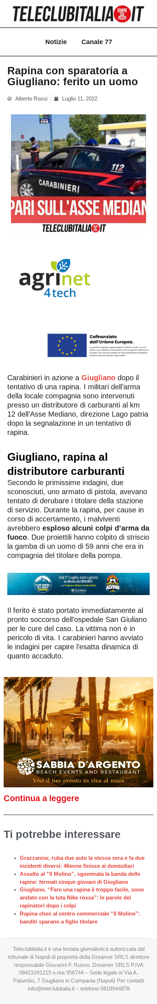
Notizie (56, 42)
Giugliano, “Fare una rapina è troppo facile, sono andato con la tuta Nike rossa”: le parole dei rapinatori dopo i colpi (82, 898)
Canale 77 (96, 42)
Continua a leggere (41, 798)
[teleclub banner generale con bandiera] (78, 302)
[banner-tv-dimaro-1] (78, 583)
